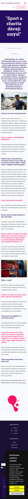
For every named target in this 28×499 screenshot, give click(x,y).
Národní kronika (14, 444)
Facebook (16, 428)
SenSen (14, 442)
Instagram (15, 433)
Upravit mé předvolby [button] (17, 493)
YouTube (16, 430)
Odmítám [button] (16, 490)
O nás (15, 48)
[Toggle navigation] (25, 4)
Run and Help (21, 61)
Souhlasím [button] (17, 487)
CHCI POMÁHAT (21, 7)
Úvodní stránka (10, 48)
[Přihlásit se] (13, 7)
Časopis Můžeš (14, 447)
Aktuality (19, 48)
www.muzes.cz (22, 382)
